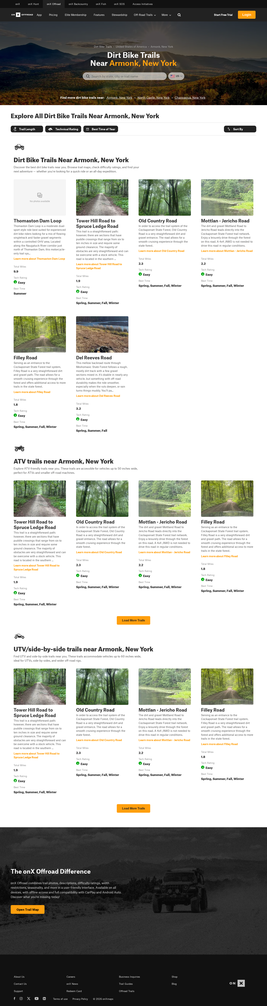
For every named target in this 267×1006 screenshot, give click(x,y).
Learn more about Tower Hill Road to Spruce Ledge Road (102, 242)
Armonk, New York (119, 97)
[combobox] (128, 76)
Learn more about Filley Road (40, 375)
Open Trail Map (28, 909)
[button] (27, 129)
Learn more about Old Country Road (165, 242)
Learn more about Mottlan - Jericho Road (227, 242)
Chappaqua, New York (190, 97)
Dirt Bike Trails (103, 46)
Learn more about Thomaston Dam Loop (40, 242)
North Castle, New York (153, 97)
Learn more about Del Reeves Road (102, 375)
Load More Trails (133, 620)
